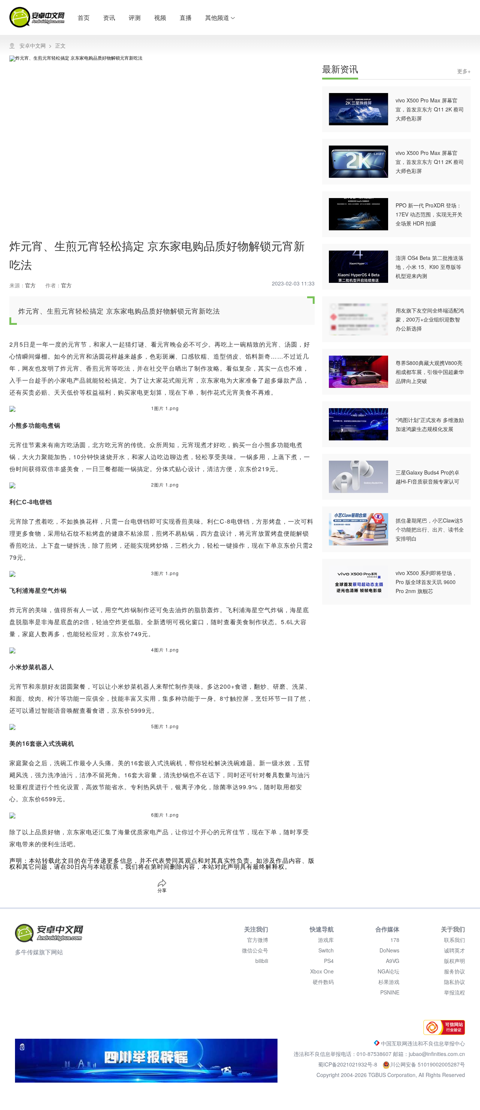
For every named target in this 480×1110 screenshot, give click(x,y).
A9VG (392, 960)
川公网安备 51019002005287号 (427, 1064)
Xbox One (322, 971)
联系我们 (454, 939)
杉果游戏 (388, 981)
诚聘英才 (454, 950)
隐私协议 (454, 981)
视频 (160, 17)
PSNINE (389, 992)
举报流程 (454, 992)
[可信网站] (442, 1032)
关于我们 (453, 929)
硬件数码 (323, 981)
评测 (135, 17)
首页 (84, 17)
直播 (186, 17)
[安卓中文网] (49, 933)
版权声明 (454, 960)
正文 (60, 45)
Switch (326, 950)
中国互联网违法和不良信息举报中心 (422, 1043)
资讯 (109, 17)
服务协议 (454, 971)
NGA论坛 (388, 971)
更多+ (464, 71)
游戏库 (326, 939)
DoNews (389, 950)
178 (394, 939)
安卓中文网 (33, 45)
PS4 (329, 960)
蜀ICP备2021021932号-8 (348, 1064)
